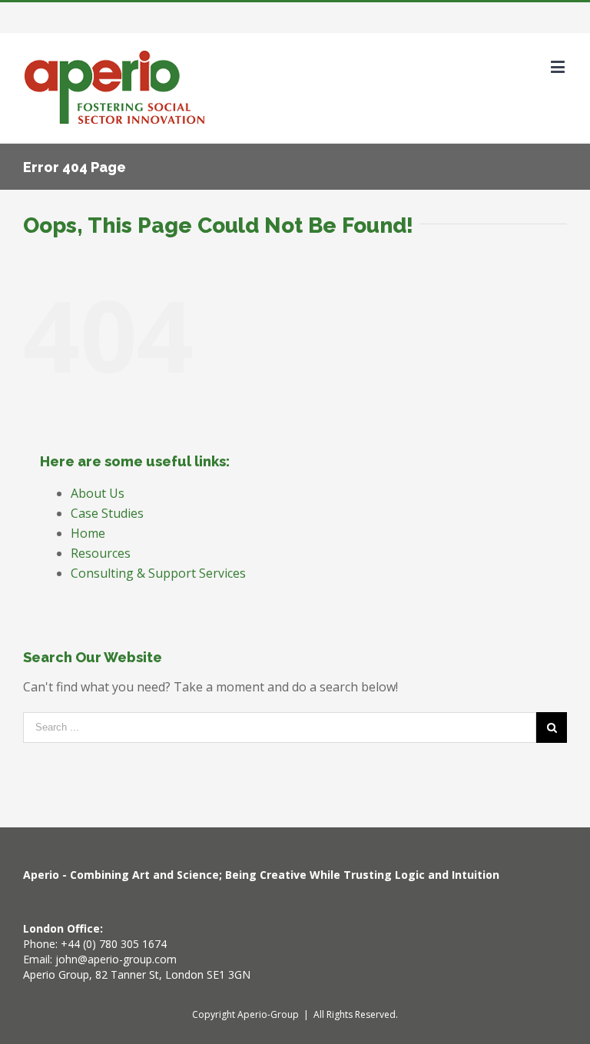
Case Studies (107, 513)
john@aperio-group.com (116, 959)
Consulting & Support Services (158, 573)
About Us (97, 493)
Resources (101, 553)
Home (88, 533)
